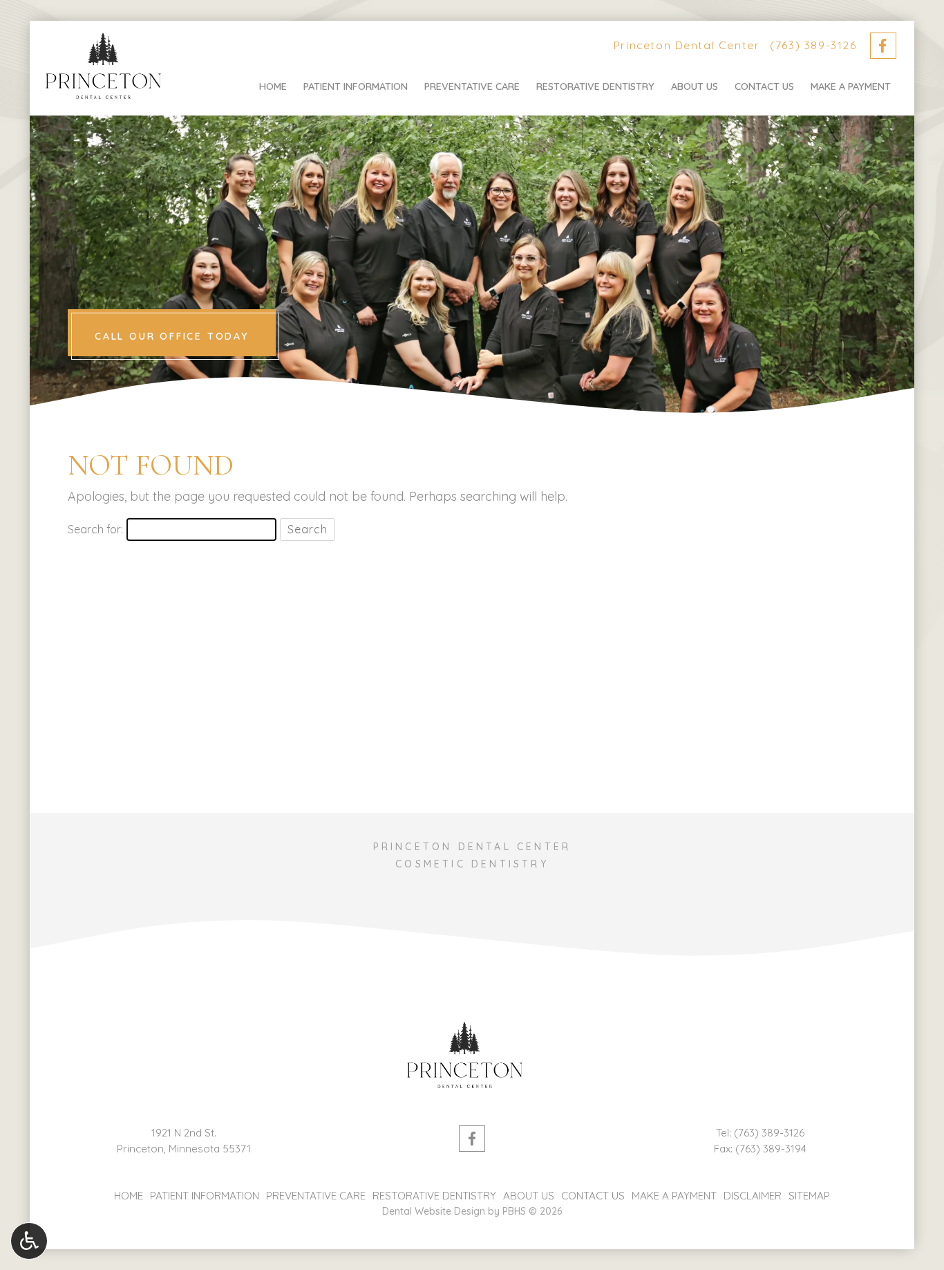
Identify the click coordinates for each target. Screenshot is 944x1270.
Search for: (95, 529)
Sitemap (809, 1195)
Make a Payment (851, 86)
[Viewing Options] (29, 1241)
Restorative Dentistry (595, 86)
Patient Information (355, 86)
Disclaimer (753, 1195)
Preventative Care (472, 86)
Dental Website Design (433, 1211)
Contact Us (764, 86)
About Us (694, 86)
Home (273, 86)
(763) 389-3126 (813, 45)
